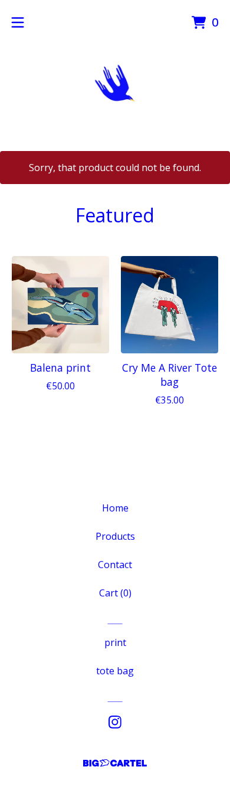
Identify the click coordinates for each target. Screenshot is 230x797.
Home (115, 507)
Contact (115, 564)
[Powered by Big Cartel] (115, 763)
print (115, 642)
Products (115, 536)
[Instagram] (115, 722)
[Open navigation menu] (17, 22)
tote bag (115, 670)
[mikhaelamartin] (115, 83)
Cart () (115, 592)
